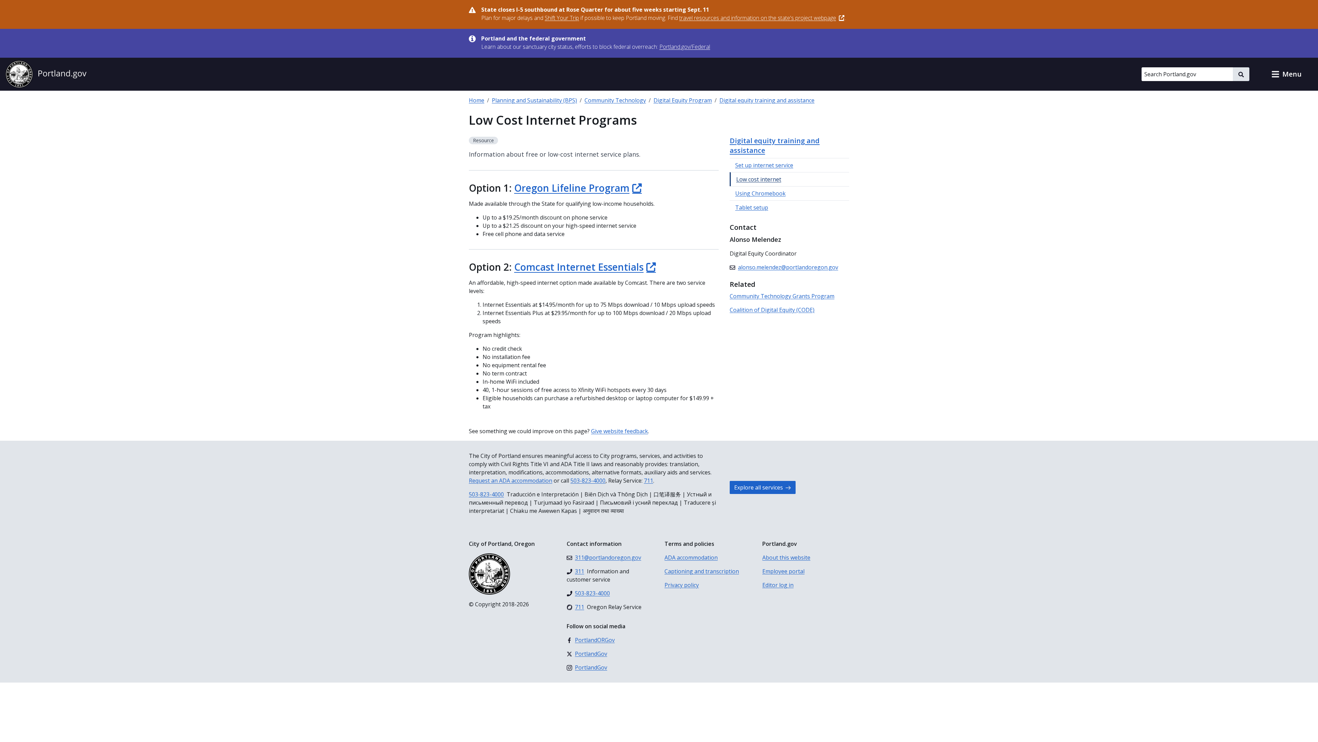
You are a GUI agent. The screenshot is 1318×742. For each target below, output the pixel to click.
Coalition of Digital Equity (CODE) (772, 310)
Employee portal (783, 571)
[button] (1286, 74)
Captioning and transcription (701, 571)
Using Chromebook (760, 193)
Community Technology (615, 100)
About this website (786, 557)
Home (476, 100)
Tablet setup (751, 207)
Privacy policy (681, 585)
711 (648, 480)
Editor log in (778, 585)
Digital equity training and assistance (766, 100)
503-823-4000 (587, 480)
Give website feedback (619, 431)
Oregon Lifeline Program (571, 187)
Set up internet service (764, 165)
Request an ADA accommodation (510, 480)
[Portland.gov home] (45, 74)
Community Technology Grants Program (782, 296)
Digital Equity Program (683, 100)
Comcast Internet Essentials (579, 266)
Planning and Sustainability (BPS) (534, 100)
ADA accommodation (691, 557)
